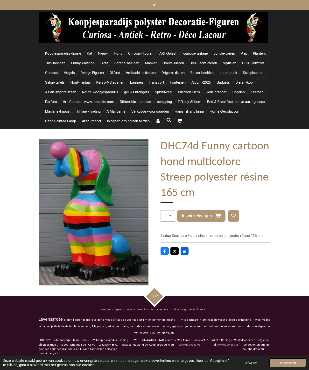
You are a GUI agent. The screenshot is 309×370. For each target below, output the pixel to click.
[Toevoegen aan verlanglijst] (233, 216)
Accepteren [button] (288, 363)
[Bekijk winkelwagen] (179, 121)
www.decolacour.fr (228, 344)
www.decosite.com (191, 344)
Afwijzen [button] (251, 363)
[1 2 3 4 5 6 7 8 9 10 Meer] (168, 216)
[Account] (158, 121)
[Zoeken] (168, 120)
